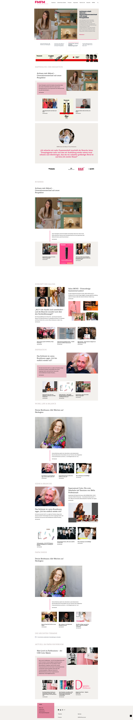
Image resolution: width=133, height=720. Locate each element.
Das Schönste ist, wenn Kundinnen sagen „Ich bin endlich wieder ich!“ (47, 358)
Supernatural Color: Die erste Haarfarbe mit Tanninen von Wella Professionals (49, 395)
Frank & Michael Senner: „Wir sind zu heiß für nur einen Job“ (66, 476)
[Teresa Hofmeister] (66, 136)
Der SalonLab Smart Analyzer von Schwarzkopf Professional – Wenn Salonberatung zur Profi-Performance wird (49, 694)
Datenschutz (42, 711)
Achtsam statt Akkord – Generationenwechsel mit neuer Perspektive (49, 75)
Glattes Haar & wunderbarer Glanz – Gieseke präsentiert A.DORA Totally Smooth (65, 342)
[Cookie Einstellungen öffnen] (2, 718)
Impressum (41, 709)
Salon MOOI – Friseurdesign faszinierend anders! (79, 289)
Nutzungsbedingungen (44, 712)
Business (54, 2)
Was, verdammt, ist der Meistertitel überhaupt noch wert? (65, 625)
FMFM (93, 2)
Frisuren (69, 2)
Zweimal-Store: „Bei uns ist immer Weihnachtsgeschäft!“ (88, 13)
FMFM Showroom (82, 717)
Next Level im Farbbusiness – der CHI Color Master (49, 652)
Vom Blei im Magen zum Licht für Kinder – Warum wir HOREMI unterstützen (82, 625)
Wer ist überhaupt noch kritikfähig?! (82, 475)
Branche (88, 2)
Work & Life (82, 2)
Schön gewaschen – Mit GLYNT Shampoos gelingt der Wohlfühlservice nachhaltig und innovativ (66, 395)
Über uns (41, 707)
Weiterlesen (82, 32)
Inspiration (75, 2)
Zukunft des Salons (61, 2)
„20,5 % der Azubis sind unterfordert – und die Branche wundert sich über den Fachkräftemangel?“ (83, 257)
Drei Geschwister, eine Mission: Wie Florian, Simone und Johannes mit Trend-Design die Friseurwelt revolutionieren (66, 694)
